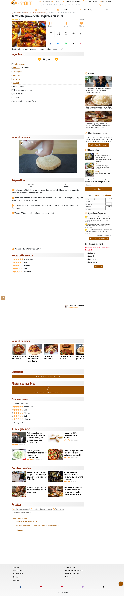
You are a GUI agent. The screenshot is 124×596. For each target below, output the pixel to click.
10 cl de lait (18, 94)
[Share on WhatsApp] (66, 43)
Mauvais (27, 272)
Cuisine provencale (21, 509)
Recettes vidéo (18, 570)
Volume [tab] (96, 195)
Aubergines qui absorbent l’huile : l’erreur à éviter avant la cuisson (73, 475)
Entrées (20, 530)
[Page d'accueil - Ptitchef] (12, 13)
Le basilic (91, 253)
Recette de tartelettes (22, 512)
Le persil (91, 256)
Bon (25, 262)
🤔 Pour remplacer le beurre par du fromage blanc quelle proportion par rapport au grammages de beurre (97, 218)
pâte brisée (19, 64)
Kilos (88, 209)
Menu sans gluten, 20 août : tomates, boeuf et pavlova (36, 489)
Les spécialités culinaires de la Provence (70, 435)
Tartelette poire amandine (19, 357)
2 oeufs (16, 97)
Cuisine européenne (38, 526)
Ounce (89, 204)
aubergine (17, 71)
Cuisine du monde (23, 526)
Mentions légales (70, 577)
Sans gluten (46, 1)
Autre (108, 10)
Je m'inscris (98, 189)
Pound (89, 206)
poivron (16, 79)
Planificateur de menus (97, 145)
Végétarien (58, 1)
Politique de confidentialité (73, 570)
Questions (86, 10)
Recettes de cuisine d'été (42, 509)
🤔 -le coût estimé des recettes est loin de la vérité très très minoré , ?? (98, 230)
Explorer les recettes (20, 518)
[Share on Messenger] (58, 43)
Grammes (89, 201)
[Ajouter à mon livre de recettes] (51, 34)
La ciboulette (92, 259)
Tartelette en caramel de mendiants (33, 358)
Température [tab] (106, 195)
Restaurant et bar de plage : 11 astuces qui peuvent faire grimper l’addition (36, 475)
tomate (16, 83)
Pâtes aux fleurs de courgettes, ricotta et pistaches (102, 167)
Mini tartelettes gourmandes (82, 357)
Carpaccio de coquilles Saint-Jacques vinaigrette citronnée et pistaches (103, 158)
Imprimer (106, 179)
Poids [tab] (89, 195)
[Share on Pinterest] (81, 43)
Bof (25, 269)
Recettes (42, 10)
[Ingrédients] (3, 298)
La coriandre (92, 262)
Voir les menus (95, 179)
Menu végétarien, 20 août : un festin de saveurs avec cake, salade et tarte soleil (73, 490)
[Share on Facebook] (51, 43)
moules (16, 68)
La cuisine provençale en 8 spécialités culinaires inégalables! (74, 452)
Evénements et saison (24, 521)
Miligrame (90, 199)
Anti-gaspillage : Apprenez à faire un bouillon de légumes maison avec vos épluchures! (36, 437)
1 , (19, 64)
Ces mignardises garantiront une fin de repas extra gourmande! (37, 454)
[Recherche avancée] (104, 5)
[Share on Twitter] (73, 43)
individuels (21, 68)
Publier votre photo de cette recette (48, 392)
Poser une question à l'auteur (48, 376)
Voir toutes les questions (104, 235)
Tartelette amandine (48, 357)
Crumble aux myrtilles (102, 173)
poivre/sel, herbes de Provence (26, 101)
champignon (18, 86)
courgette (17, 75)
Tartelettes (59, 509)
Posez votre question (100, 238)
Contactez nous (69, 567)
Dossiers (64, 10)
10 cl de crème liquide (22, 90)
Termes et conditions (71, 574)
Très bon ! (28, 259)
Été (36, 521)
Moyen (27, 266)
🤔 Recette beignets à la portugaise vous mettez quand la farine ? (97, 225)
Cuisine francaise (53, 526)
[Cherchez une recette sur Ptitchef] (100, 5)
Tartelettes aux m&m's (66, 357)
